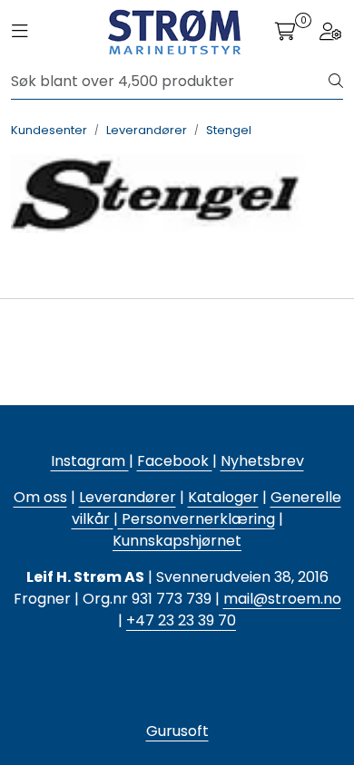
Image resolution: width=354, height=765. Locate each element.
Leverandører (127, 497)
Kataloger (223, 497)
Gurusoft (177, 731)
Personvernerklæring (196, 518)
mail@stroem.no (282, 598)
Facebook (174, 460)
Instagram (90, 460)
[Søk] (336, 81)
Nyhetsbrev (262, 460)
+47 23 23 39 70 (181, 620)
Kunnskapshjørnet (177, 540)
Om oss (40, 497)
